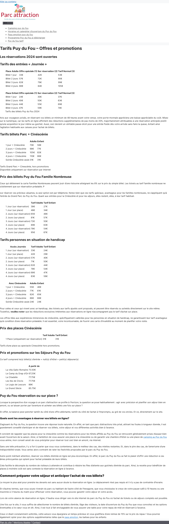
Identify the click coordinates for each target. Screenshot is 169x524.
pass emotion (71, 517)
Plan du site (6, 522)
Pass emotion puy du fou (20, 34)
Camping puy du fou (18, 28)
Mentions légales (22, 522)
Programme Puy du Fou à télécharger (26, 37)
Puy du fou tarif (16, 41)
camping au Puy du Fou (155, 437)
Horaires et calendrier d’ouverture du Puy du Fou (32, 31)
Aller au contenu (8, 1)
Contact (36, 522)
